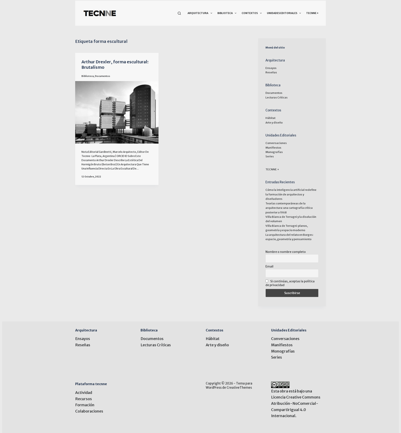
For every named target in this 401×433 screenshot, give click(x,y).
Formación (84, 404)
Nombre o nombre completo (285, 252)
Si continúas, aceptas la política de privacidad (290, 283)
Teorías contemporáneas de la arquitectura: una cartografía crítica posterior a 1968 (289, 208)
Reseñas (271, 72)
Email (269, 266)
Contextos (250, 13)
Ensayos (271, 68)
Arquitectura (198, 13)
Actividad (83, 392)
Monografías (274, 152)
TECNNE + (312, 13)
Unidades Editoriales (282, 13)
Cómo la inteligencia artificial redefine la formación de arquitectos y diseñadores (290, 194)
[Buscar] (179, 13)
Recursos (83, 398)
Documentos (102, 76)
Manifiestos (273, 147)
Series (269, 156)
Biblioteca (225, 13)
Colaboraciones (89, 411)
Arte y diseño (274, 122)
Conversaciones (276, 143)
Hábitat (270, 118)
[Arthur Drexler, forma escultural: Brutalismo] (117, 112)
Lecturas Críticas (276, 97)
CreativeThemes (239, 388)
